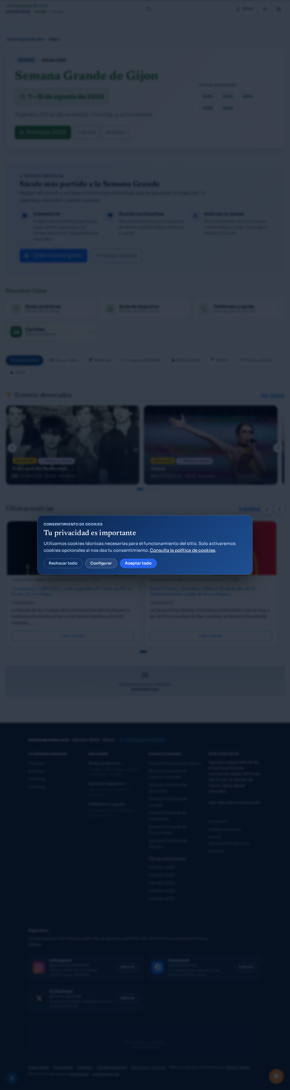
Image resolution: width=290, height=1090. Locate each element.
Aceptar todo (138, 563)
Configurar (101, 563)
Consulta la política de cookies (182, 550)
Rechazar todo (63, 563)
